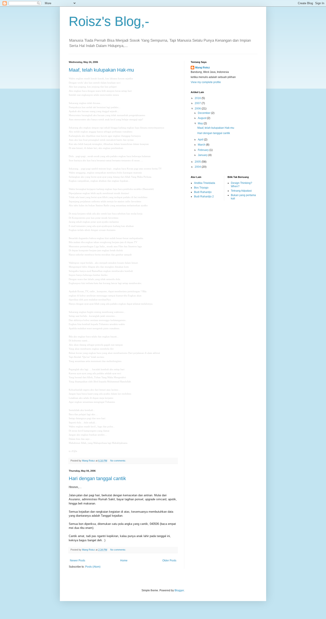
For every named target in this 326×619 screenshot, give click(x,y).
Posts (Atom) (92, 566)
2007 (198, 103)
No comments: (118, 460)
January (203, 155)
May (201, 123)
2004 (198, 166)
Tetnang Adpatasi (241, 190)
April (201, 139)
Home (124, 560)
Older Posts (169, 560)
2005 (198, 161)
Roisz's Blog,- (109, 21)
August (202, 118)
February (203, 150)
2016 (198, 98)
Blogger (179, 590)
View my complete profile (206, 82)
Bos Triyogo (201, 187)
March (202, 144)
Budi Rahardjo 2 (204, 196)
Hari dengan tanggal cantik (97, 478)
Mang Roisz (202, 67)
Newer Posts (77, 560)
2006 (198, 108)
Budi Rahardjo (203, 192)
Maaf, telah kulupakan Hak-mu (101, 70)
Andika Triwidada (204, 183)
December (204, 113)
